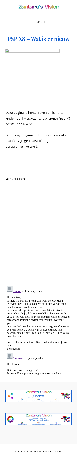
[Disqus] (38, 238)
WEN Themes (54, 451)
